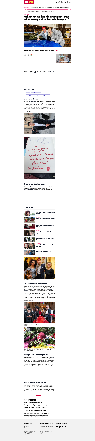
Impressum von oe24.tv (28, 437)
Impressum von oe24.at (28, 436)
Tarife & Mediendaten (43, 427)
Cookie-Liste (26, 430)
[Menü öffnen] (71, 5)
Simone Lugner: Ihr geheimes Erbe (33, 92)
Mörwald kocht (67, 7)
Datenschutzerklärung (27, 429)
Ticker (25, 5)
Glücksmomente (32, 7)
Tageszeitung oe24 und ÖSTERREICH (46, 423)
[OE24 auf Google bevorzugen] (42, 55)
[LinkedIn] (65, 427)
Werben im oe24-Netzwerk (28, 432)
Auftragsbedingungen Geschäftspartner (47, 426)
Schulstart (36, 7)
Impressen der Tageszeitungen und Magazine (46, 432)
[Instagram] (60, 427)
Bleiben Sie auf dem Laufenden (61, 423)
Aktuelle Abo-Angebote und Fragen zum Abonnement (47, 429)
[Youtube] (62, 427)
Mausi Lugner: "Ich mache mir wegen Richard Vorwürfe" (38, 94)
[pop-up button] (68, 61)
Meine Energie (47, 7)
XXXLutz (50, 7)
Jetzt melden (38, 395)
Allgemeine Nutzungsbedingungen (30, 427)
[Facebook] (57, 427)
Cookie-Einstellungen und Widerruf (30, 431)
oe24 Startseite (26, 426)
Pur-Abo (25, 435)
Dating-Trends (55, 7)
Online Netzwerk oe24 (28, 423)
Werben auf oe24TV (27, 433)
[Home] (24, 11)
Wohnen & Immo (41, 7)
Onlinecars (59, 7)
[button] (58, 61)
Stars (32, 5)
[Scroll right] (70, 7)
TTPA (41, 433)
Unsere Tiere (63, 7)
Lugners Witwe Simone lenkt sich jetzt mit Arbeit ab (37, 96)
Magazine (35, 5)
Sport (28, 5)
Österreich (29, 11)
